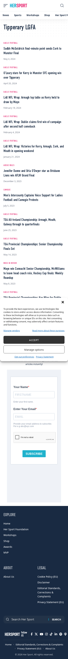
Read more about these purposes (48, 330)
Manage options (34, 349)
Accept (34, 340)
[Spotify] (60, 634)
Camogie (7, 190)
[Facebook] (31, 634)
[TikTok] (51, 634)
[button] (63, 302)
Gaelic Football (10, 43)
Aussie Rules (8, 165)
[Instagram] (46, 634)
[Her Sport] (18, 5)
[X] (36, 634)
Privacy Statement (45, 356)
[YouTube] (41, 634)
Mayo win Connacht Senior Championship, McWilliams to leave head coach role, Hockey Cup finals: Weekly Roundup (34, 273)
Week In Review (10, 263)
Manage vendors (11, 330)
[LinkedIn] (56, 634)
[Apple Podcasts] (65, 634)
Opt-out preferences (24, 356)
